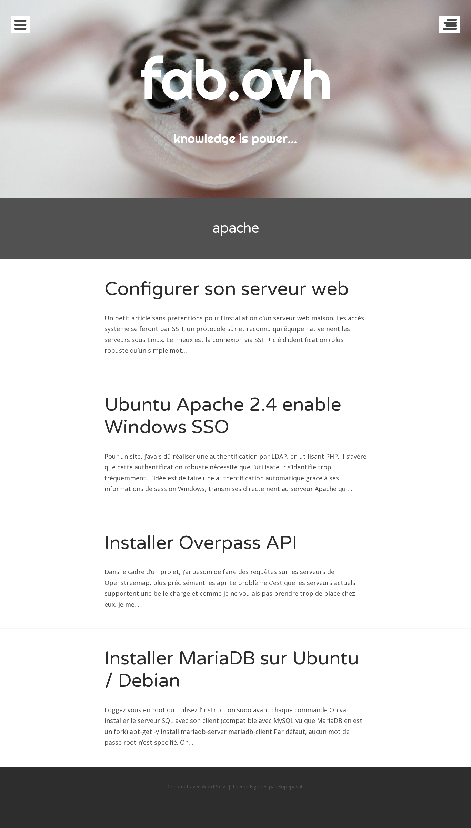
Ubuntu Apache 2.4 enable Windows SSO (222, 415)
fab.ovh (236, 78)
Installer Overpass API (200, 543)
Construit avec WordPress (197, 786)
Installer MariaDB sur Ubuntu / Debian (231, 669)
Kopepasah (291, 786)
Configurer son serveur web (226, 289)
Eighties (259, 786)
